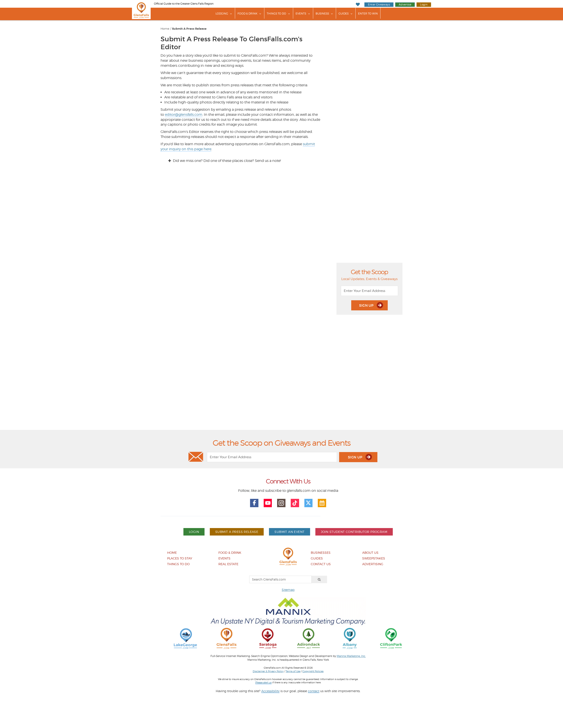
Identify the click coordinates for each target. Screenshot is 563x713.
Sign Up (367, 305)
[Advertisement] (281, 376)
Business (322, 13)
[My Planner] (322, 503)
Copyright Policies (313, 671)
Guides (343, 13)
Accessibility (270, 691)
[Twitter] (308, 503)
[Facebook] (254, 503)
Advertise (405, 4)
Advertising (372, 564)
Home (165, 28)
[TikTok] (295, 503)
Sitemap (288, 590)
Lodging (222, 13)
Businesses (321, 552)
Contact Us (321, 564)
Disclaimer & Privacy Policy (268, 671)
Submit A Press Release (189, 29)
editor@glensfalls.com (183, 114)
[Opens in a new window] (185, 638)
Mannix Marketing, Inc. (351, 656)
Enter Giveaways (379, 4)
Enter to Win (368, 13)
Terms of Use (293, 671)
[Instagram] (281, 503)
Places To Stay (179, 558)
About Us (370, 552)
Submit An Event (289, 532)
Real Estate (228, 564)
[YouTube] (268, 503)
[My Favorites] (357, 4)
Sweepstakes (373, 558)
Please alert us (263, 682)
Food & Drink (247, 13)
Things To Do (276, 13)
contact (313, 691)
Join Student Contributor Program (354, 532)
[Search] (319, 579)
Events (301, 13)
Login (424, 4)
